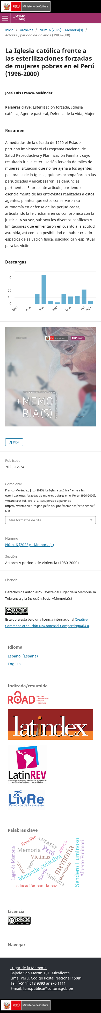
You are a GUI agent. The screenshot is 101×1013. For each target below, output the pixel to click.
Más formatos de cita (25, 520)
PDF (15, 442)
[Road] (29, 702)
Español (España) (23, 656)
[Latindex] (50, 738)
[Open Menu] (5, 18)
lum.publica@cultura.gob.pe (48, 988)
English (14, 663)
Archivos (26, 30)
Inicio (9, 30)
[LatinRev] (27, 782)
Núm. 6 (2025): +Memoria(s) (61, 30)
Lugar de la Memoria (28, 967)
